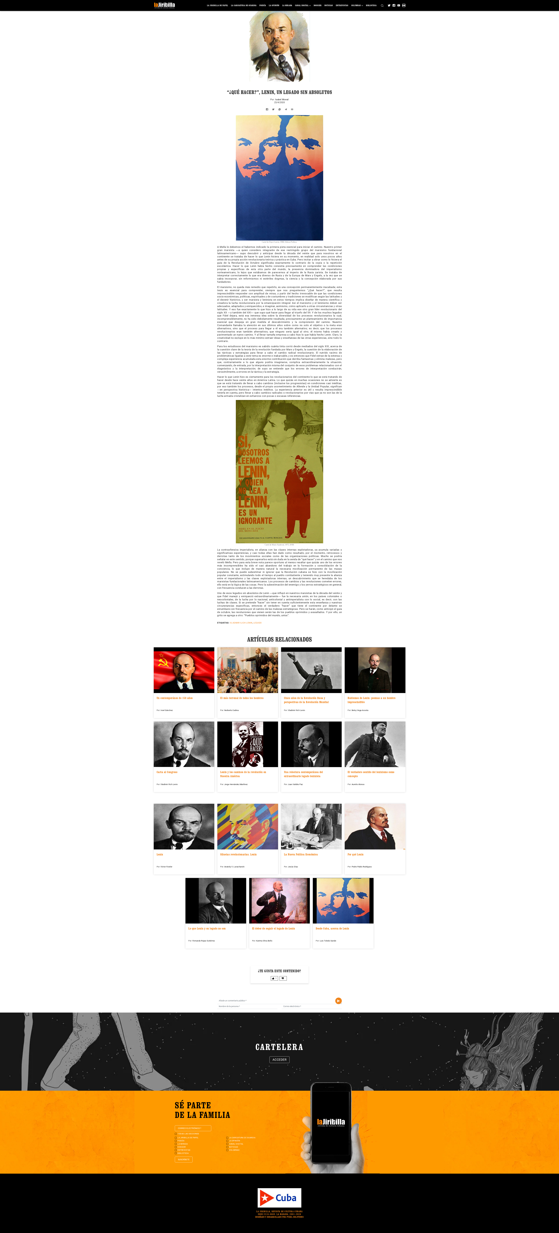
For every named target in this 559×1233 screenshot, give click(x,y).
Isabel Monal (282, 99)
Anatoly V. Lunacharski (234, 867)
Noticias (328, 5)
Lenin (160, 854)
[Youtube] (398, 5)
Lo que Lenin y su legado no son (207, 928)
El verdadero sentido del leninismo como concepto (371, 774)
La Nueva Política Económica (301, 854)
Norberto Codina (231, 710)
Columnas (356, 5)
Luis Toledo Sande (328, 941)
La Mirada (287, 5)
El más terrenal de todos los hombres (241, 698)
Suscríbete (184, 1159)
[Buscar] (382, 5)
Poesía (262, 5)
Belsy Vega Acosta (360, 710)
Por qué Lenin (356, 854)
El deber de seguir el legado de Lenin (273, 928)
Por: (272, 99)
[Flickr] (403, 5)
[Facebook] (394, 5)
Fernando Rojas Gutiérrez (203, 941)
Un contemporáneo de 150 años (175, 698)
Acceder (280, 1059)
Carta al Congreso (167, 772)
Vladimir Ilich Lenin (241, 623)
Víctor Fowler (166, 867)
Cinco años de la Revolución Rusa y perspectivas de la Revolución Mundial (306, 700)
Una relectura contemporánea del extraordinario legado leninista (303, 774)
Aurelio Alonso (358, 784)
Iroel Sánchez (167, 710)
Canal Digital (302, 5)
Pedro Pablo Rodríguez (362, 867)
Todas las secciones (188, 1134)
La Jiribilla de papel (217, 5)
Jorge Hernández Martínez (236, 784)
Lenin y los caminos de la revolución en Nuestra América (243, 774)
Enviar (338, 1001)
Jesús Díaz (293, 867)
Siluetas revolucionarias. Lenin (238, 854)
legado (257, 623)
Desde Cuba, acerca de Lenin (332, 928)
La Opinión (274, 5)
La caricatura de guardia (243, 5)
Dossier (318, 5)
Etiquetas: (223, 623)
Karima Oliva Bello (264, 941)
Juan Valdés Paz (295, 784)
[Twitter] (389, 5)
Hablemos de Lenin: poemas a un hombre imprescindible (372, 700)
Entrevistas (342, 5)
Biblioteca (371, 5)
